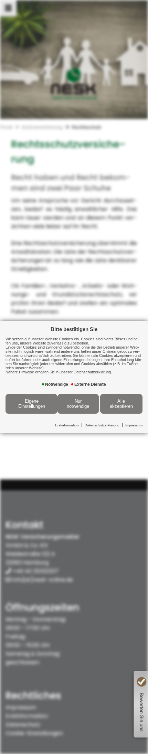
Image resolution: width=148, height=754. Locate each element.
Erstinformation (67, 425)
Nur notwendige (78, 404)
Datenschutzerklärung (102, 425)
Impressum (133, 425)
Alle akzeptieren (121, 404)
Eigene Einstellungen (31, 404)
